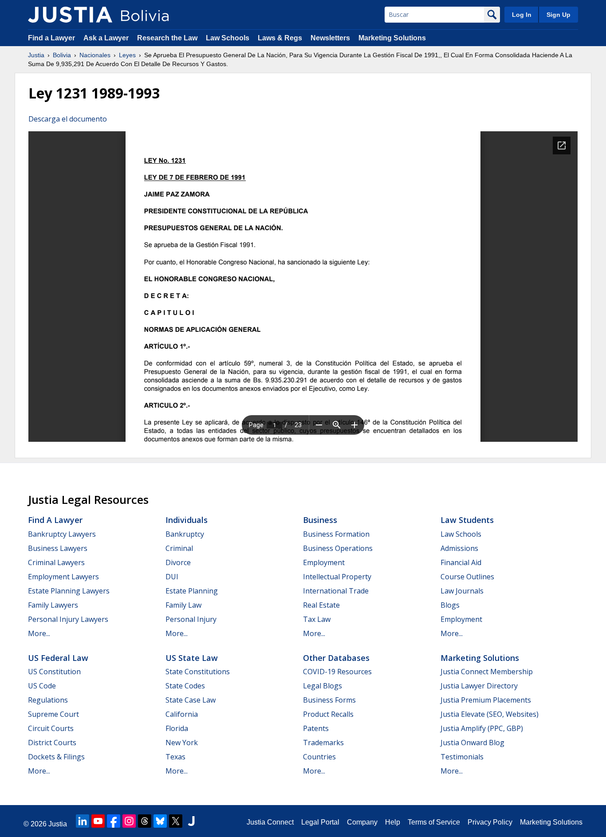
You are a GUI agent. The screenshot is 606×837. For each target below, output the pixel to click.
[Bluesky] (160, 821)
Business (320, 520)
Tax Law (317, 619)
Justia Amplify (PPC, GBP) (482, 728)
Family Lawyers (53, 605)
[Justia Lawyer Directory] (191, 821)
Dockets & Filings (56, 757)
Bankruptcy (184, 534)
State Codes (185, 686)
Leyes (127, 55)
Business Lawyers (57, 548)
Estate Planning (191, 591)
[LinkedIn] (82, 821)
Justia (36, 55)
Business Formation (336, 534)
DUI (171, 577)
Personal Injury (190, 619)
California (181, 714)
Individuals (186, 520)
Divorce (178, 562)
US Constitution (54, 671)
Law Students (467, 520)
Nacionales (94, 55)
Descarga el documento (67, 119)
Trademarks (323, 742)
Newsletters (330, 38)
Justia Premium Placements (486, 700)
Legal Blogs (322, 686)
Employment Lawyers (63, 577)
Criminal (179, 548)
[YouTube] (98, 821)
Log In (521, 14)
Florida (176, 728)
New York (181, 742)
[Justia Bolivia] (70, 15)
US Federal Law (58, 657)
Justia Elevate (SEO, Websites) (490, 714)
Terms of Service (434, 822)
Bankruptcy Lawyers (62, 534)
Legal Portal (320, 822)
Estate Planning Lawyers (69, 591)
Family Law (183, 605)
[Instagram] (129, 821)
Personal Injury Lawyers (68, 619)
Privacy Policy (490, 822)
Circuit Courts (51, 728)
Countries (319, 757)
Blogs (450, 605)
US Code (42, 686)
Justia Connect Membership (487, 671)
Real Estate (321, 605)
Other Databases (336, 657)
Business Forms (329, 700)
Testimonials (462, 757)
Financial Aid (461, 562)
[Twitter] (175, 821)
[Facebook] (113, 821)
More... (39, 633)
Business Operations (338, 548)
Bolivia (62, 55)
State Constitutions (197, 671)
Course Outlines (467, 577)
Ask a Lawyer (106, 38)
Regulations (48, 700)
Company (362, 822)
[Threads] (144, 821)
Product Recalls (328, 714)
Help (392, 822)
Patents (316, 728)
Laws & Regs (280, 38)
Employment (324, 562)
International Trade (336, 591)
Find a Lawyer (51, 38)
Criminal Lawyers (56, 562)
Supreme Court (53, 714)
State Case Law (190, 700)
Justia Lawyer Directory (479, 686)
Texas (175, 757)
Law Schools (227, 38)
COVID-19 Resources (337, 671)
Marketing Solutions (392, 38)
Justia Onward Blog (472, 742)
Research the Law (167, 38)
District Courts (52, 742)
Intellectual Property (337, 577)
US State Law (191, 657)
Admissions (459, 548)
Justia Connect (270, 822)
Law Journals (462, 591)
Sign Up (559, 14)
